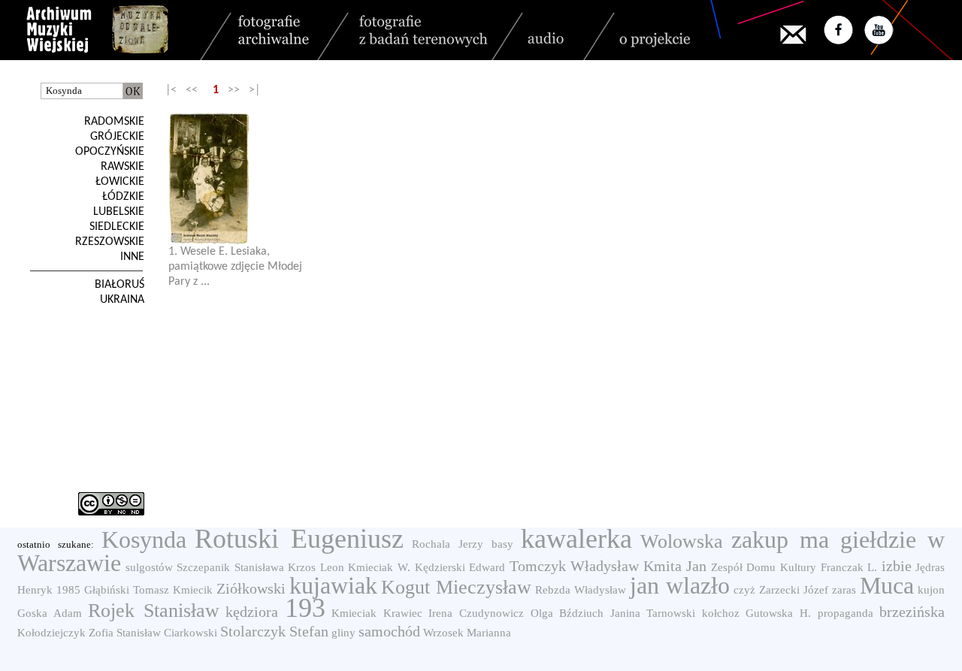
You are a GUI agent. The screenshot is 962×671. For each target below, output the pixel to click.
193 (305, 608)
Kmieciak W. (379, 567)
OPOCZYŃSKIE (109, 152)
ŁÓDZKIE (123, 197)
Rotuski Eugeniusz (299, 539)
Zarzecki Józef (793, 590)
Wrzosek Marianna (467, 633)
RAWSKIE (122, 167)
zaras (844, 590)
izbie (897, 566)
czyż (744, 590)
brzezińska (912, 611)
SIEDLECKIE (116, 227)
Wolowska (681, 541)
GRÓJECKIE (117, 137)
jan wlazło (680, 585)
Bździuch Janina (599, 613)
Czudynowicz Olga (506, 613)
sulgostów (149, 567)
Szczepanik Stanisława (230, 567)
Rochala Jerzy (447, 544)
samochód (389, 631)
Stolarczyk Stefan (274, 631)
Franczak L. (849, 567)
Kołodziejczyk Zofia (65, 633)
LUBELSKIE (118, 212)
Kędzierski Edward (460, 567)
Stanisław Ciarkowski (166, 633)
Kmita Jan (675, 566)
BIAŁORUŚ (119, 285)
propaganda (845, 613)
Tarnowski (670, 613)
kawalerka (576, 539)
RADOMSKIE (114, 122)
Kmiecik (193, 590)
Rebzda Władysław (580, 590)
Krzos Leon (316, 567)
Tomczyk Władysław (575, 566)
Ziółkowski (251, 588)
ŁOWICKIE (119, 182)
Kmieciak (354, 613)
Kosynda (143, 539)
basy (502, 544)
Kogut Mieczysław (456, 587)
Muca (887, 585)
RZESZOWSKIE (109, 242)
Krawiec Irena (418, 613)
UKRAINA (122, 300)
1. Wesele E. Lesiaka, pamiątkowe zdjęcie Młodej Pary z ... (235, 267)
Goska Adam (49, 613)
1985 (68, 590)
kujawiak (333, 585)
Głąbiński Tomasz (126, 590)
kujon (931, 590)
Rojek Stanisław (153, 610)
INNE (132, 257)
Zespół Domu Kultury (763, 567)
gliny (343, 633)
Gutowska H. (778, 613)
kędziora (251, 611)
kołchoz (721, 613)
